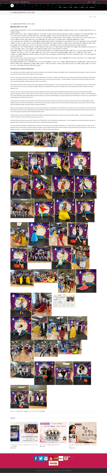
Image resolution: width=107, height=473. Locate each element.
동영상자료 (34, 411)
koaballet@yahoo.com (25, 2)
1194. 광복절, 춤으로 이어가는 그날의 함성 (79, 444)
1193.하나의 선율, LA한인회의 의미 (48, 444)
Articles (29, 411)
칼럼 (38, 411)
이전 (91, 16)
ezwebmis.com (69, 470)
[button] (11, 435)
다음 (94, 16)
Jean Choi (13, 411)
